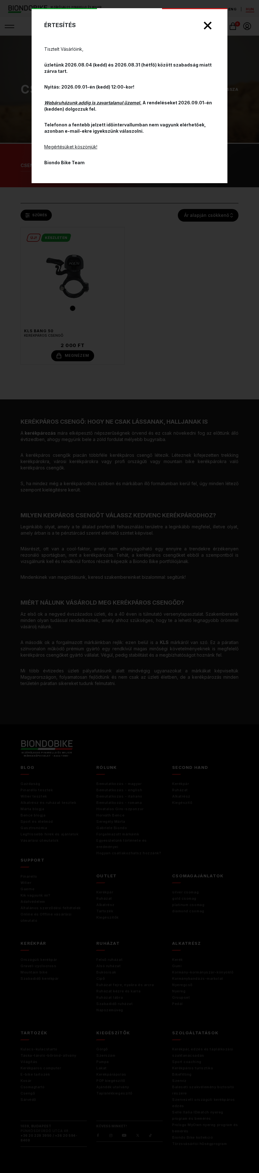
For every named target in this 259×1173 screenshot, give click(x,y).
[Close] (208, 26)
